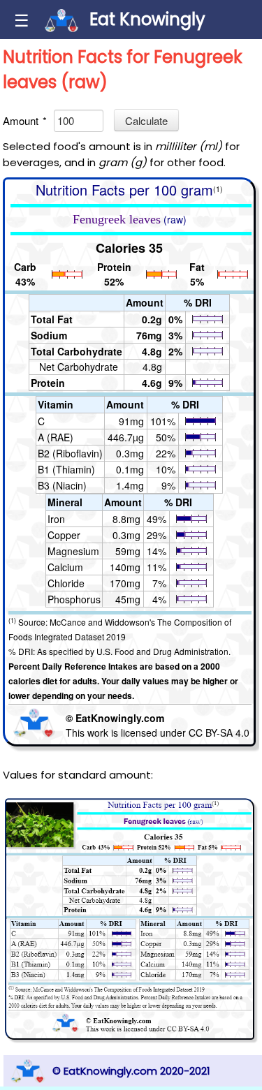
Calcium (65, 567)
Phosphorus (74, 599)
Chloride (66, 583)
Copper (64, 535)
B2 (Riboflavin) (70, 453)
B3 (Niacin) (62, 485)
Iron (56, 519)
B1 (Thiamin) (66, 469)
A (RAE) (55, 437)
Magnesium (73, 551)
